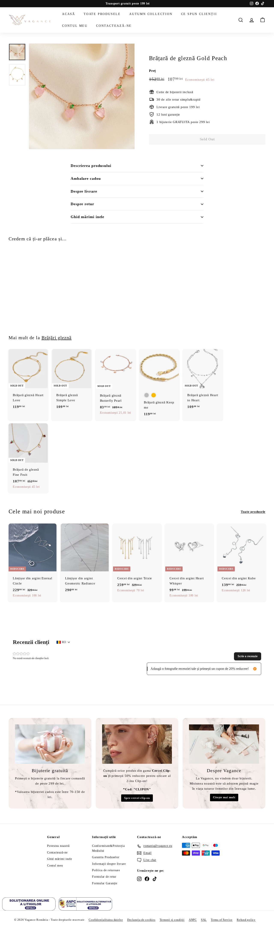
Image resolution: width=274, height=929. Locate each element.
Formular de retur (104, 876)
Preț (152, 71)
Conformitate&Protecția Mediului (108, 848)
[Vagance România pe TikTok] (154, 878)
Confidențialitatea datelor (106, 919)
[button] (247, 656)
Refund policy (246, 919)
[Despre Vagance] (224, 744)
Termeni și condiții (172, 919)
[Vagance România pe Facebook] (147, 878)
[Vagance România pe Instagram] (139, 878)
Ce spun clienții (199, 14)
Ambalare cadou (86, 178)
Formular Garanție (104, 883)
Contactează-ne (114, 25)
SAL (204, 919)
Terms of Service (221, 919)
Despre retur (82, 204)
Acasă (68, 14)
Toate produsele (102, 14)
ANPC (193, 919)
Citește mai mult (224, 797)
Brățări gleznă (57, 337)
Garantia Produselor (105, 857)
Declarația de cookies (141, 919)
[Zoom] (81, 96)
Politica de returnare (106, 870)
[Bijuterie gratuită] (50, 744)
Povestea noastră (58, 845)
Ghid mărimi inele (87, 217)
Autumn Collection (151, 14)
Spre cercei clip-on (137, 798)
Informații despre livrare (109, 863)
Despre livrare (84, 191)
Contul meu (75, 25)
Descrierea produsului (91, 166)
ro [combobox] (64, 642)
